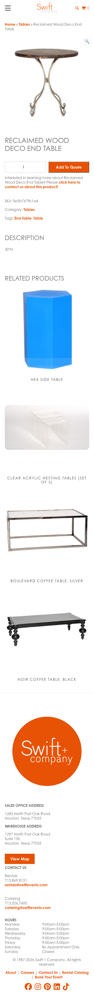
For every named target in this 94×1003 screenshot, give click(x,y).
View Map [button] (19, 858)
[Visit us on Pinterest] (47, 986)
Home (10, 24)
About (10, 972)
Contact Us (48, 972)
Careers (27, 972)
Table (38, 218)
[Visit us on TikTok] (66, 986)
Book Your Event (49, 977)
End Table (22, 218)
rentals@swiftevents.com (26, 885)
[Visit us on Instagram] (38, 986)
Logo (47, 8)
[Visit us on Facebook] (28, 986)
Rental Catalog (75, 972)
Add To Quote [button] (69, 167)
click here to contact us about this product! (42, 184)
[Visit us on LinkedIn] (57, 986)
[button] (77, 8)
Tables (24, 24)
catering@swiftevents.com (28, 907)
